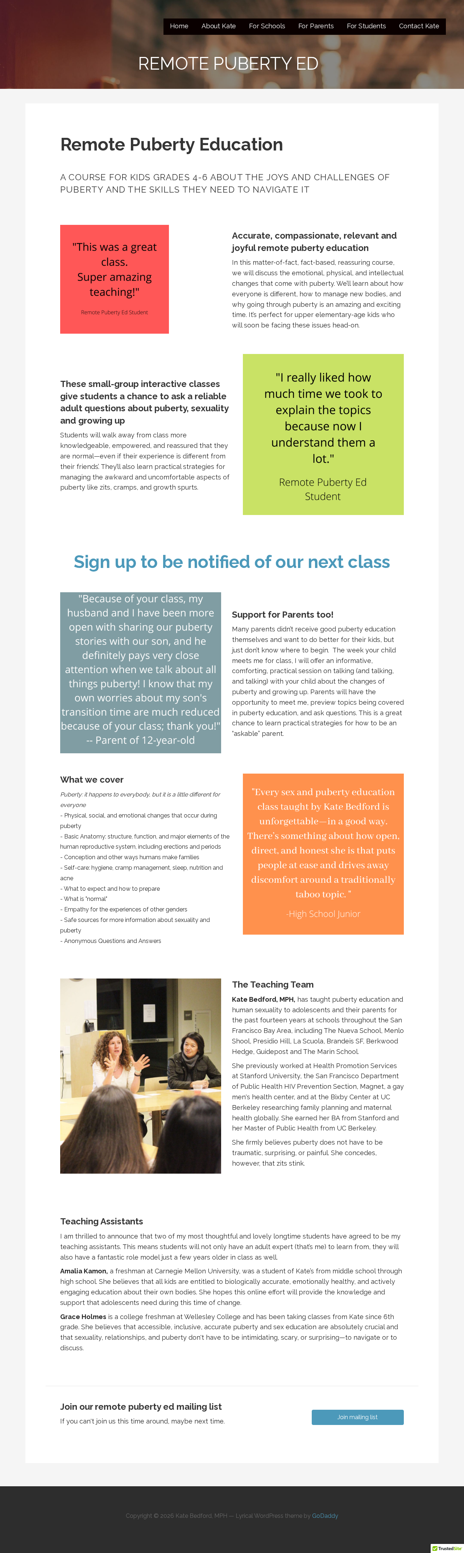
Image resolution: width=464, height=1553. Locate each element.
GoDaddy (325, 1515)
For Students (366, 26)
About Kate (219, 26)
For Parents (316, 26)
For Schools (267, 26)
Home (179, 26)
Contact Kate (419, 26)
